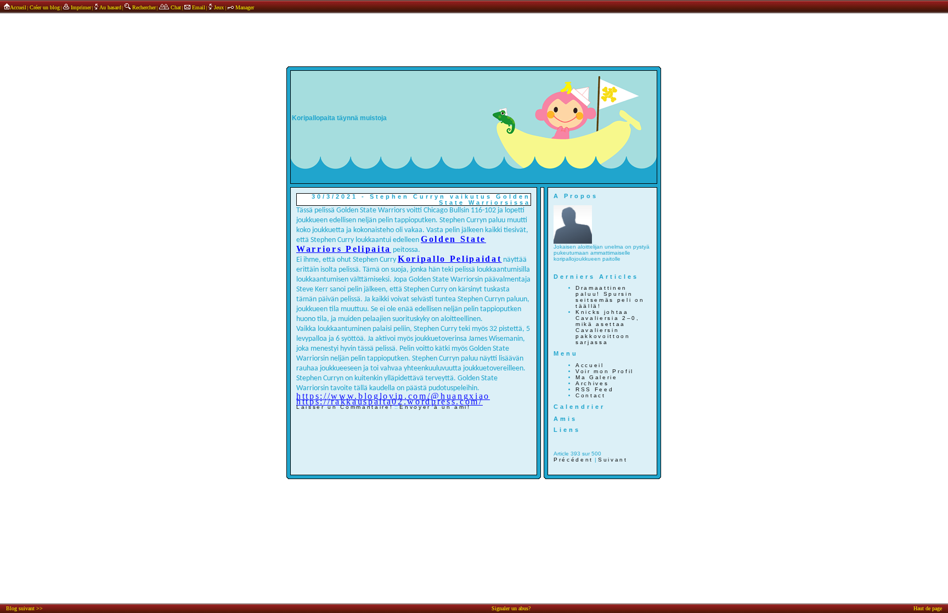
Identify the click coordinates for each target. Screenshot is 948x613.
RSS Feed (594, 389)
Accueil (18, 7)
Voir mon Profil (604, 371)
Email (197, 7)
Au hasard (109, 7)
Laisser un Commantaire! (344, 407)
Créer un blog (45, 7)
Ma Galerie (596, 377)
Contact (590, 395)
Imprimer (80, 7)
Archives (591, 383)
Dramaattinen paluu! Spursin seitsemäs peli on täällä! (609, 297)
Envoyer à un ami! (434, 407)
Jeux (218, 7)
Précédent (573, 460)
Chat (175, 7)
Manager (244, 7)
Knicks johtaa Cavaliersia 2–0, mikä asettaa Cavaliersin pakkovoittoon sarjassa (607, 327)
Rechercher (143, 7)
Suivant (613, 460)
